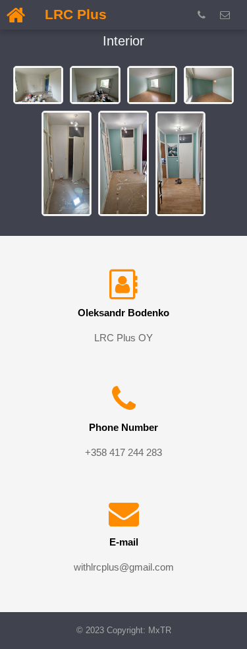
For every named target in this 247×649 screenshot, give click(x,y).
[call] (204, 15)
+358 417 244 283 (123, 452)
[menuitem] (204, 15)
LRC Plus (76, 14)
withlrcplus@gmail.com (124, 567)
